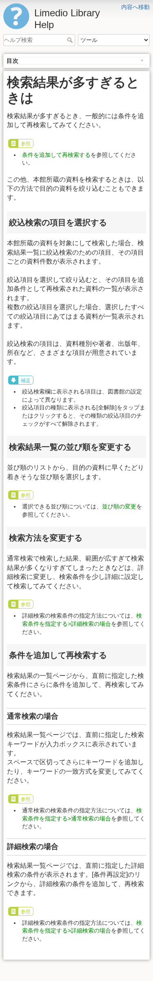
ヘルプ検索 (71, 40)
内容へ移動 (135, 7)
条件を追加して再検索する (56, 155)
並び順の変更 (119, 506)
